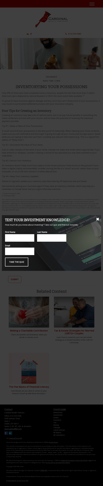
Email (7, 245)
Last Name (42, 232)
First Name (10, 232)
